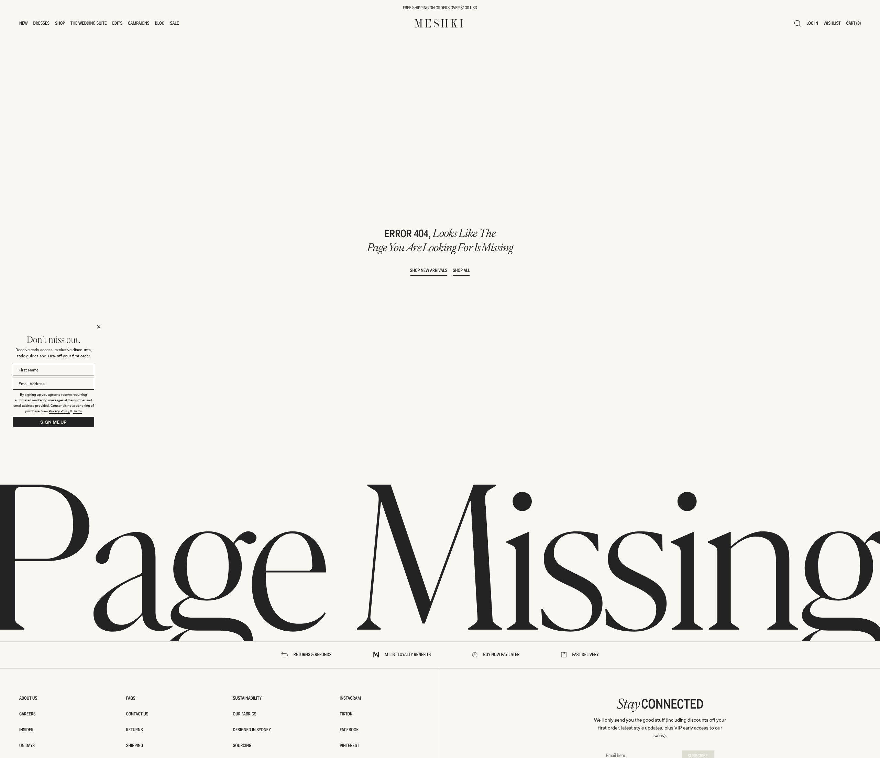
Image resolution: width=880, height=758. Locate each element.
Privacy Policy (59, 411)
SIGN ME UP (53, 422)
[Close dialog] (98, 326)
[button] (23, 23)
